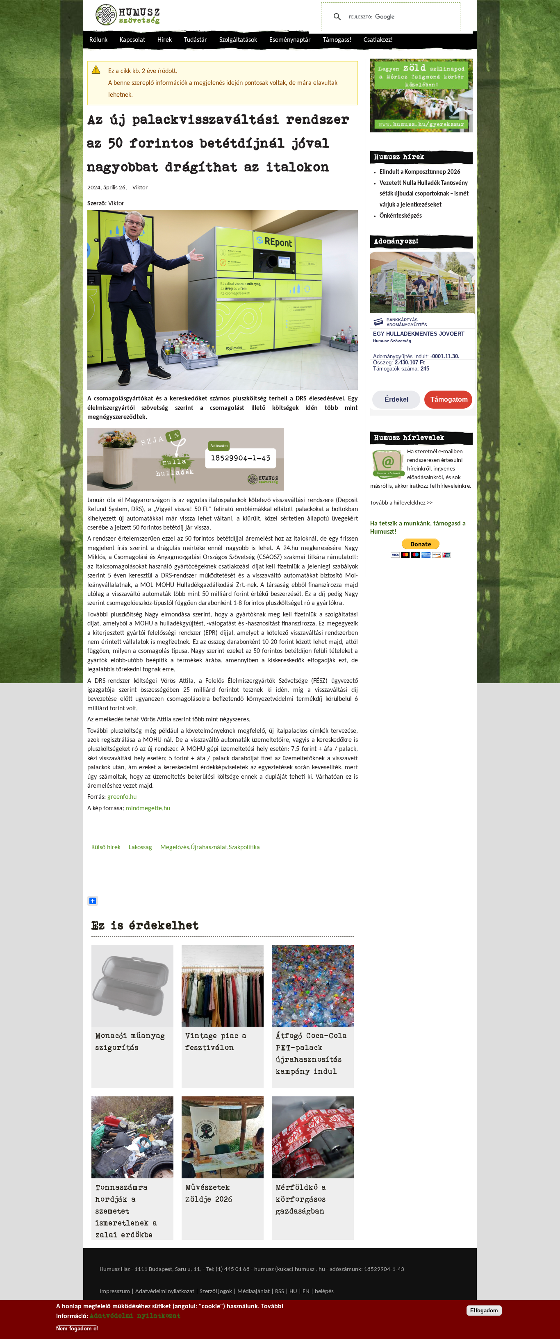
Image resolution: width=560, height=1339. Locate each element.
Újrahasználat (209, 847)
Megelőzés (174, 847)
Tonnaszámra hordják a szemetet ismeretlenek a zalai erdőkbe (126, 1211)
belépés (324, 1292)
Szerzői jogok (216, 1292)
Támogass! (337, 40)
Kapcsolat (132, 40)
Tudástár (195, 40)
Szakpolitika (244, 847)
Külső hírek (106, 847)
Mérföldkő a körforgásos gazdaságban (301, 1199)
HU (293, 1292)
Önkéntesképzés (401, 216)
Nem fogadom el (77, 1328)
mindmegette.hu (148, 808)
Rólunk (98, 40)
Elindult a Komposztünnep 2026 (420, 172)
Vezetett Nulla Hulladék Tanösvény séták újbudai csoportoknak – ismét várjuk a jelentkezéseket (424, 194)
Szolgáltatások (238, 40)
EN (306, 1292)
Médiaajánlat (254, 1292)
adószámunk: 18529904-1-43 (367, 1269)
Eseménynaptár (290, 40)
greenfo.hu (122, 797)
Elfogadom (484, 1310)
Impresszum (115, 1292)
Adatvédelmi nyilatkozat (164, 1292)
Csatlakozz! (378, 40)
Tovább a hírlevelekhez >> (401, 503)
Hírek (164, 40)
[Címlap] (127, 14)
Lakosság (140, 847)
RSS (279, 1292)
